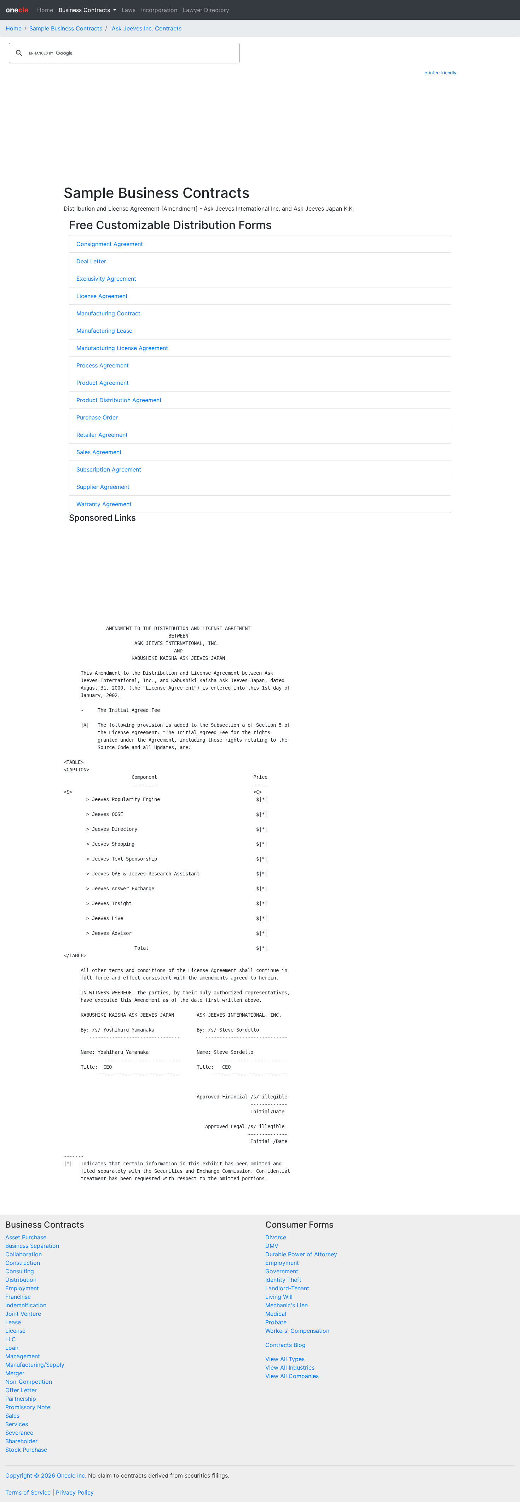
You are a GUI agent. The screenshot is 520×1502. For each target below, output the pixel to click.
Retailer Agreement (102, 434)
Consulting (19, 1271)
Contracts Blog (285, 1344)
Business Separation (32, 1245)
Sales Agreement (99, 452)
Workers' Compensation (297, 1330)
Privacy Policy (75, 1492)
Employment (22, 1288)
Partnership (20, 1398)
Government (281, 1271)
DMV (271, 1245)
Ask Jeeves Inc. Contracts (146, 28)
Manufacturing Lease (104, 330)
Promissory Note (27, 1407)
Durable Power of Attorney (301, 1254)
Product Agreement (102, 382)
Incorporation (159, 9)
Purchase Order (97, 417)
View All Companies (292, 1376)
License (15, 1330)
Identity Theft (283, 1279)
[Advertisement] (260, 131)
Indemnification (25, 1305)
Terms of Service (28, 1492)
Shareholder (21, 1441)
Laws (128, 9)
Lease (13, 1322)
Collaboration (23, 1254)
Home (45, 9)
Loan (11, 1347)
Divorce (275, 1237)
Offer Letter (21, 1390)
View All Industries (289, 1367)
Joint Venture (23, 1313)
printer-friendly (440, 72)
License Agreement (102, 295)
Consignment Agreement (109, 243)
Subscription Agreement (108, 469)
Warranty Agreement (104, 504)
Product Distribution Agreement (119, 400)
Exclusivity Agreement (106, 278)
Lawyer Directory (206, 9)
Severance (19, 1432)
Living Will (279, 1296)
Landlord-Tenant (287, 1288)
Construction (22, 1262)
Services (16, 1424)
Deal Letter (91, 261)
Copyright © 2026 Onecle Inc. (45, 1475)
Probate (276, 1322)
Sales (12, 1415)
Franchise (18, 1296)
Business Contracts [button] (85, 9)
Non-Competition (28, 1381)
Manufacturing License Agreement (122, 348)
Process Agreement (102, 365)
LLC (10, 1339)
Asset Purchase (25, 1237)
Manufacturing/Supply (34, 1364)
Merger (14, 1373)
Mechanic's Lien (286, 1305)
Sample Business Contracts (65, 28)
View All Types (285, 1359)
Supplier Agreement (102, 486)
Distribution (20, 1279)
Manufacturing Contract (108, 313)
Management (22, 1356)
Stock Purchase (26, 1449)
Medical (275, 1313)
